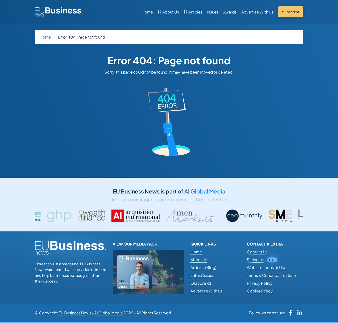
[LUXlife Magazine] (290, 216)
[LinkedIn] (299, 313)
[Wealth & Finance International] (62, 216)
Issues (212, 11)
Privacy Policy (259, 283)
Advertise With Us (257, 11)
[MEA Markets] (164, 216)
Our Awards (201, 283)
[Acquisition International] (107, 216)
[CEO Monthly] (215, 216)
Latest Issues (202, 275)
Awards (230, 11)
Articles (195, 11)
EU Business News (74, 312)
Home (147, 11)
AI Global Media (204, 191)
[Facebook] (290, 313)
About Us (170, 11)
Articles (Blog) (203, 267)
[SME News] (251, 216)
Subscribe (256, 259)
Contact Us (257, 251)
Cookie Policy (260, 290)
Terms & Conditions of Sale (271, 275)
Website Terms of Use (266, 267)
